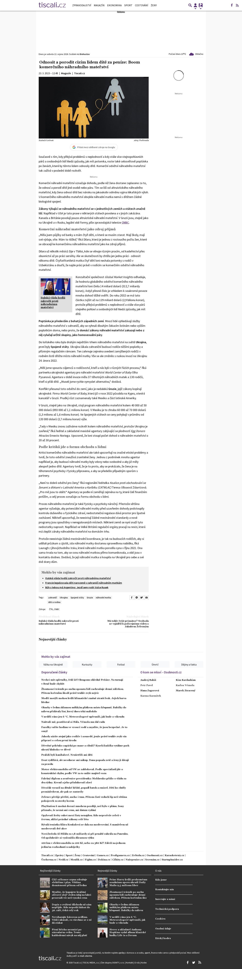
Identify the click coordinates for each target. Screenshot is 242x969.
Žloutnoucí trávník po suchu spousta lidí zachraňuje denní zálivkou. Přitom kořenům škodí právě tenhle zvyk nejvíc (129, 896)
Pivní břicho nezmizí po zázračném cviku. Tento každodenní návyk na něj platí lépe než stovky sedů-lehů (69, 934)
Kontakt (130, 962)
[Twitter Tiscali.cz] (193, 962)
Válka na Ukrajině (53, 664)
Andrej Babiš (148, 680)
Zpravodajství (81, 5)
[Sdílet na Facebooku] (132, 597)
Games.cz (103, 855)
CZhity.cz (117, 859)
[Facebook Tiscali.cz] (231, 5)
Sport (128, 5)
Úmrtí (155, 664)
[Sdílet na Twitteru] (141, 597)
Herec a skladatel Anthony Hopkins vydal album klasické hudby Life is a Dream (127, 932)
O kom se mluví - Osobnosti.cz (161, 672)
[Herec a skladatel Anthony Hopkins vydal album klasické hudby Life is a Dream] (103, 933)
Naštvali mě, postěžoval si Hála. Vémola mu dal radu (73, 722)
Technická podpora (167, 909)
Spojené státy (77, 597)
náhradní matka (103, 597)
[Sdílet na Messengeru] (136, 597)
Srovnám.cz (152, 859)
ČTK (51, 609)
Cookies (160, 918)
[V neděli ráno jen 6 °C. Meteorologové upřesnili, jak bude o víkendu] (103, 920)
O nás (137, 962)
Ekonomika (114, 5)
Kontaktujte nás (164, 889)
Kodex (144, 962)
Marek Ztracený (185, 690)
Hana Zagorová (149, 690)
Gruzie (90, 597)
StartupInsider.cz (172, 859)
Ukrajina (64, 597)
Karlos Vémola (185, 685)
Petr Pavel (146, 685)
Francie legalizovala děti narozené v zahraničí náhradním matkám (83, 582)
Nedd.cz (63, 859)
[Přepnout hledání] (190, 5)
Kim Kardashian (186, 680)
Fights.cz (90, 859)
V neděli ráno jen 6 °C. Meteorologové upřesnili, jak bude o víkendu (82, 716)
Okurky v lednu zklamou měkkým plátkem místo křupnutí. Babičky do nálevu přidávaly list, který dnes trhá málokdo (127, 910)
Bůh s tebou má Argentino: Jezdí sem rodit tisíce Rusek (76, 587)
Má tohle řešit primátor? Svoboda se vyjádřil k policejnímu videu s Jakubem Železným (128, 624)
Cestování (141, 5)
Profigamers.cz (120, 855)
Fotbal (121, 664)
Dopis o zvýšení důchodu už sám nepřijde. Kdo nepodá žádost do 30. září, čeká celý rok (71, 907)
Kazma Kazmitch (150, 695)
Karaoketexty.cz (174, 855)
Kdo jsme (161, 879)
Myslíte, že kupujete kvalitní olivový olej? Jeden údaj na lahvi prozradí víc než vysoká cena (71, 895)
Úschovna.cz (48, 859)
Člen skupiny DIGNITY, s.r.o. (113, 962)
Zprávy (59, 855)
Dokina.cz (104, 859)
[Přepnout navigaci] (195, 5)
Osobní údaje (163, 928)
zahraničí (52, 597)
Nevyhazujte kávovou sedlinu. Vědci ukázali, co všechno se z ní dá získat (72, 920)
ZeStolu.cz (138, 855)
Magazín (99, 5)
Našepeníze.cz (134, 859)
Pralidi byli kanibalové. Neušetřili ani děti (67, 754)
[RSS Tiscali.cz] (237, 5)
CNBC (125, 222)
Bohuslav (85, 54)
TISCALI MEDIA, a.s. (91, 962)
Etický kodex (163, 938)
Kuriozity (87, 664)
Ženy (154, 5)
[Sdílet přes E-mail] (146, 597)
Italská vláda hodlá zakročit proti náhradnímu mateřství (78, 578)
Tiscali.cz (47, 855)
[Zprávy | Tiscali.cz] (52, 5)
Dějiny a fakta (189, 664)
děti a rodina (54, 602)
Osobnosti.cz (155, 855)
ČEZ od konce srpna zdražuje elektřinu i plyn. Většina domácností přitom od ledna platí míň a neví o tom (69, 884)
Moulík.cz (76, 859)
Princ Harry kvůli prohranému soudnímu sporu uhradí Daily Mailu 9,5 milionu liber (128, 882)
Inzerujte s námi (165, 899)
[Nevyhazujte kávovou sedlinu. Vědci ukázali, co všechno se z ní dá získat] (45, 920)
